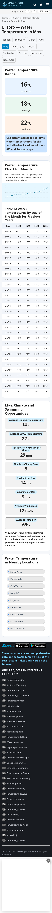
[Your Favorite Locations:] (41, 4)
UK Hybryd (43, 11)
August (31, 46)
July (22, 46)
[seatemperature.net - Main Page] (13, 4)
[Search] (34, 4)
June (14, 46)
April (41, 39)
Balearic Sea (8, 21)
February (20, 39)
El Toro (22, 21)
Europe (6, 17)
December (8, 59)
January (7, 39)
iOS (8, 149)
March (31, 39)
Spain (16, 17)
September (9, 53)
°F (34, 11)
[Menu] (47, 4)
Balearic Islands (30, 17)
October (23, 53)
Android (21, 149)
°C (28, 11)
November (37, 53)
